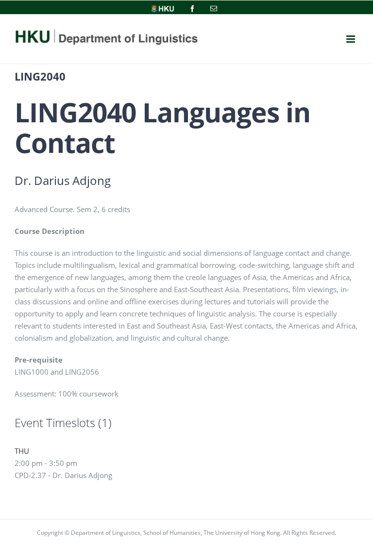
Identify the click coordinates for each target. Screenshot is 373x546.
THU (22, 451)
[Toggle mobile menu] (350, 39)
